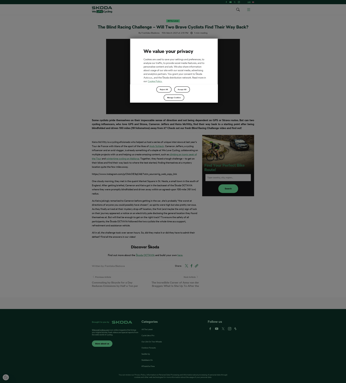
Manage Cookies (174, 98)
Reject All (164, 89)
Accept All (182, 89)
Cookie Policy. (155, 81)
